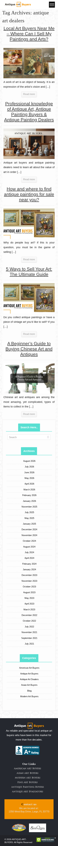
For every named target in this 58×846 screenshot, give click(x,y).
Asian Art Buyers (29, 685)
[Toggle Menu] (52, 4)
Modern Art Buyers (29, 696)
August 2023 (29, 592)
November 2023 (29, 581)
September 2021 (29, 638)
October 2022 (29, 621)
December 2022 (29, 615)
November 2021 (29, 632)
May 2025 (29, 518)
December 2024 (29, 529)
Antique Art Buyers (29, 673)
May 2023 (29, 598)
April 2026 (29, 483)
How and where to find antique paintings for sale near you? (29, 194)
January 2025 (29, 523)
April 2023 (29, 603)
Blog (29, 690)
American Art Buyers (29, 668)
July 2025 (29, 512)
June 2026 (29, 472)
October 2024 (29, 541)
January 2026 (29, 501)
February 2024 (29, 564)
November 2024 (29, 535)
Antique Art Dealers (29, 679)
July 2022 (29, 626)
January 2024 (29, 569)
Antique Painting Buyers (27, 787)
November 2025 (29, 506)
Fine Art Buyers (27, 782)
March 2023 (29, 609)
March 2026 (29, 489)
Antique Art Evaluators (27, 792)
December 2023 (29, 575)
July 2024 (29, 552)
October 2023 (29, 586)
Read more (29, 94)
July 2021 (29, 643)
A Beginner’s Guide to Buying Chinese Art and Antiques (29, 349)
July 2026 (29, 466)
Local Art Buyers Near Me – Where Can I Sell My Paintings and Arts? (29, 34)
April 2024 (29, 558)
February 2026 (29, 495)
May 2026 (29, 478)
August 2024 (29, 546)
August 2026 (29, 461)
